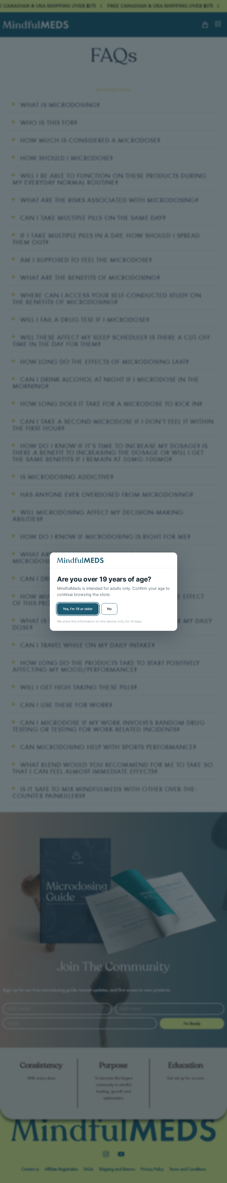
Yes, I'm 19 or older (78, 609)
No (109, 609)
